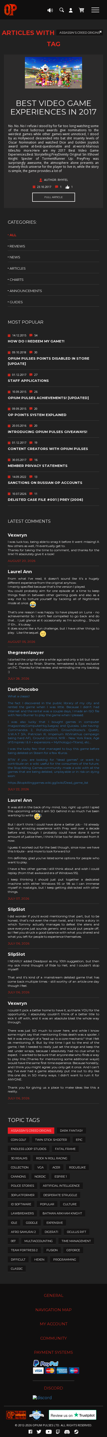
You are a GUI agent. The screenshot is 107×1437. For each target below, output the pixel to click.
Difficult (18, 1259)
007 (13, 1241)
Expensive (54, 1223)
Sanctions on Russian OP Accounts (45, 482)
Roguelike (77, 1167)
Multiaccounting (38, 1241)
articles (18, 268)
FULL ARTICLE (53, 197)
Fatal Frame (65, 1149)
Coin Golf (18, 1140)
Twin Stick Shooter (51, 1140)
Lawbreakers (22, 1213)
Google (32, 1223)
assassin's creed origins (79, 32)
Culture (70, 1204)
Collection (20, 1167)
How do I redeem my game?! (36, 341)
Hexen (39, 1259)
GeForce (73, 1250)
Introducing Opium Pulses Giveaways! (47, 432)
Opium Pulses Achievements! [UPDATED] (48, 398)
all (13, 235)
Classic (17, 1268)
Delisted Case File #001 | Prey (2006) (45, 499)
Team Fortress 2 (24, 1250)
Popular (47, 1204)
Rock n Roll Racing (51, 1158)
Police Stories (22, 1185)
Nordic (40, 1176)
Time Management (76, 1241)
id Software (21, 1204)
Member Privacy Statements (38, 466)
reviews (17, 246)
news (15, 257)
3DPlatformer (23, 1195)
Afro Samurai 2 (23, 1232)
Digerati (51, 1232)
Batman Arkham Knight (62, 1213)
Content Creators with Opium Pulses (48, 449)
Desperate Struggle (60, 1195)
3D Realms (19, 1158)
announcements (26, 291)
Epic (79, 1140)
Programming (64, 1259)
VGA (40, 1167)
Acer (56, 1167)
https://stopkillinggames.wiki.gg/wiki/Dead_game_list (48, 783)
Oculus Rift (76, 1232)
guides (16, 302)
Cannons (18, 1176)
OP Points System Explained (37, 415)
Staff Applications (28, 380)
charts (17, 279)
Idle (14, 1223)
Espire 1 (61, 1176)
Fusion (52, 1250)
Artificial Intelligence (61, 1185)
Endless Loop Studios (28, 1149)
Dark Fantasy (71, 1130)
